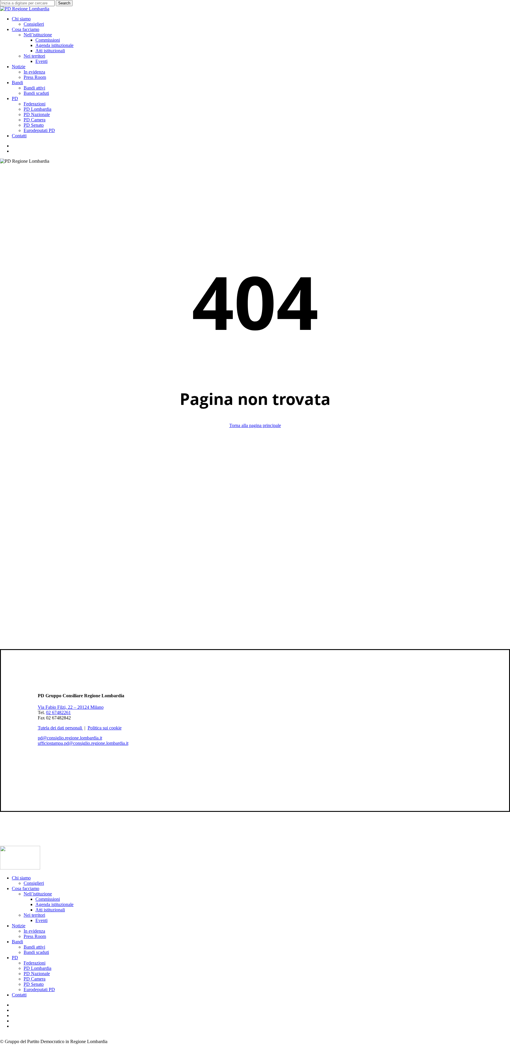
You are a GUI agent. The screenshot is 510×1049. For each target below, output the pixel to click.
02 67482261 (58, 712)
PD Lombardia (37, 968)
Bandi (17, 941)
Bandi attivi (34, 946)
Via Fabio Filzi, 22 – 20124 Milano (71, 707)
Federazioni (34, 962)
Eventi (41, 920)
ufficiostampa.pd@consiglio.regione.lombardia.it (83, 743)
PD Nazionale (37, 973)
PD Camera (34, 978)
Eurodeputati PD (39, 989)
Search (64, 3)
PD (15, 957)
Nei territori (34, 915)
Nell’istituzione (38, 893)
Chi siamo (21, 877)
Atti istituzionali (50, 909)
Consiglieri (34, 883)
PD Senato (34, 984)
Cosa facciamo (25, 888)
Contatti (19, 994)
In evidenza (34, 931)
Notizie (18, 925)
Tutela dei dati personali (60, 727)
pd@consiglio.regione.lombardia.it (70, 737)
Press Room (35, 936)
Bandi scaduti (36, 952)
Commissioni (47, 899)
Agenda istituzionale (54, 904)
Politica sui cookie (105, 727)
